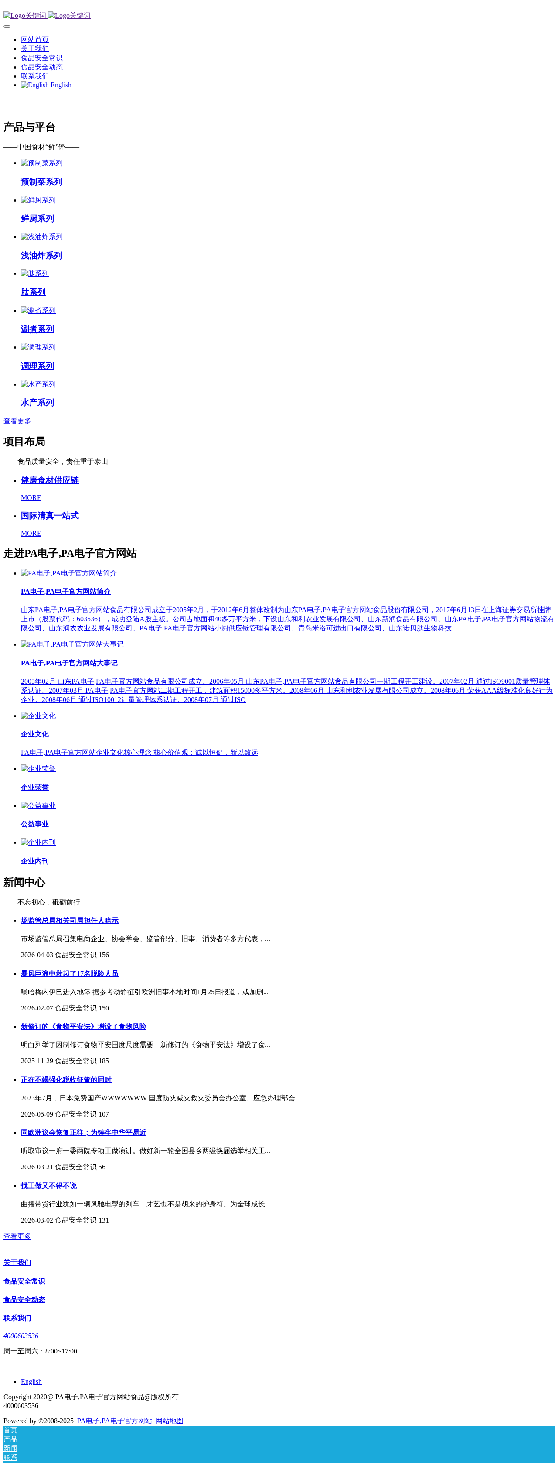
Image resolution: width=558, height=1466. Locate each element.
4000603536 (20, 1335)
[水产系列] (38, 384)
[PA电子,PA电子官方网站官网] (279, 16)
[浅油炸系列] (42, 236)
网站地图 (170, 1421)
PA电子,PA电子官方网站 (114, 1421)
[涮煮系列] (38, 310)
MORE (31, 497)
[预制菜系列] (42, 163)
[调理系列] (38, 347)
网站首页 (35, 39)
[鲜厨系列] (38, 200)
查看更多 (17, 421)
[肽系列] (35, 273)
